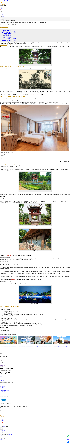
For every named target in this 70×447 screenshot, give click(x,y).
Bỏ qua (1, 365)
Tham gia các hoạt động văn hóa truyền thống (10, 38)
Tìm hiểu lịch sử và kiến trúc (7, 37)
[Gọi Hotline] (68, 436)
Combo (3, 15)
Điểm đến (3, 14)
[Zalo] (68, 442)
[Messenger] (68, 439)
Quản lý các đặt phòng (3, 374)
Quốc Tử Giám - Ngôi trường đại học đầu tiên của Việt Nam (10, 31)
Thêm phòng (2, 364)
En (2, 11)
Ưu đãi (3, 420)
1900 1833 (2, 380)
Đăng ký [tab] (3, 431)
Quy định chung (2, 386)
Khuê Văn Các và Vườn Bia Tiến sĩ (8, 35)
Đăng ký (9, 370)
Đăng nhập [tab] (3, 430)
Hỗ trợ (1, 376)
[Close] (1, 428)
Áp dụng (3, 365)
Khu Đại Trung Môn (6, 34)
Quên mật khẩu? (10, 434)
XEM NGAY (67, 162)
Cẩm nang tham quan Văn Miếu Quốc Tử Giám (9, 40)
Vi (2, 10)
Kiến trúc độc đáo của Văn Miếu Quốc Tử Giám (9, 32)
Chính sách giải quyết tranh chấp (4, 390)
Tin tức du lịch (3, 19)
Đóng (1, 441)
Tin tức (3, 16)
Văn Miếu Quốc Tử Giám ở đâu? (7, 30)
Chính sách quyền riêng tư (3, 391)
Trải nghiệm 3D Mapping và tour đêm (9, 39)
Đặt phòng (2, 366)
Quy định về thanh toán (3, 387)
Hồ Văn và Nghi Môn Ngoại (7, 33)
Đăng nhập (1, 8)
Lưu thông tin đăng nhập (3, 434)
